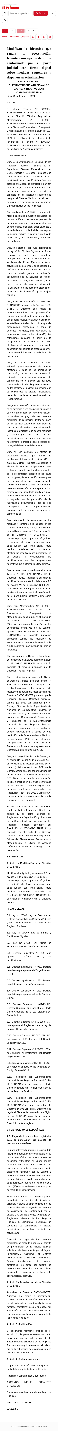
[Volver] (5, 31)
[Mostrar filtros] (52, 13)
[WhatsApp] (44, 36)
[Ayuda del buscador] (4, 13)
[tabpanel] (29, 730)
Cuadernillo (31, 31)
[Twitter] (33, 36)
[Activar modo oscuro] (4, 20)
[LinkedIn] (50, 36)
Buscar (42, 13)
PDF (12, 31)
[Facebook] (38, 36)
